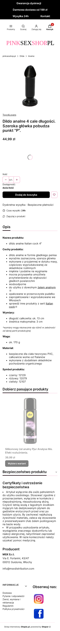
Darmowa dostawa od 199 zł (30, 9)
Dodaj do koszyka (26, 194)
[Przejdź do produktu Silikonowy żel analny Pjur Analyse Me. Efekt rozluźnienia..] (30, 421)
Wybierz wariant (17, 463)
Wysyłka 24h (21, 16)
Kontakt (45, 16)
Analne (31, 56)
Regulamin (8, 605)
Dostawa (7, 592)
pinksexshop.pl (9, 56)
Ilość (5, 174)
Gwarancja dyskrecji (28, 3)
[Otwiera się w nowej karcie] (39, 599)
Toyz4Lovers (9, 114)
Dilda (22, 56)
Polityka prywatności (13, 609)
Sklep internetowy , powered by (26, 627)
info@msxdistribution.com (18, 568)
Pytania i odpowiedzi (13, 596)
